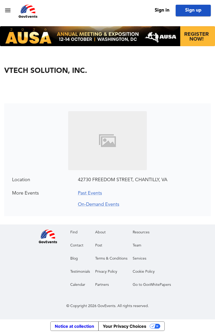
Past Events (90, 193)
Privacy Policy (106, 271)
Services (139, 258)
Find (74, 232)
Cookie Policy (144, 271)
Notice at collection (74, 326)
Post (98, 245)
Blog (74, 258)
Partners (102, 285)
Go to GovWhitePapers (152, 285)
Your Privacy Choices (124, 326)
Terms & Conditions (111, 258)
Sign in (162, 10)
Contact (76, 245)
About (100, 232)
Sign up (193, 10)
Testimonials (80, 271)
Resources (141, 232)
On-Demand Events (98, 204)
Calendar (77, 285)
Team (137, 245)
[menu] (7, 10)
